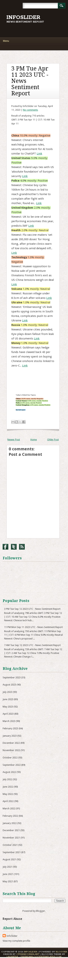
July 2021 (7, 866)
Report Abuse (12, 919)
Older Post (53, 439)
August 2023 (9, 684)
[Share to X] (20, 422)
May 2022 (8, 794)
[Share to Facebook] (24, 422)
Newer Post (13, 439)
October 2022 (10, 757)
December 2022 (11, 742)
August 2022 (9, 772)
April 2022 (8, 801)
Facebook (5, 547)
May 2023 (8, 706)
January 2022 (10, 823)
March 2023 (9, 721)
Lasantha (12, 956)
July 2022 (7, 779)
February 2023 (10, 728)
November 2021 (11, 837)
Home (33, 439)
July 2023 (7, 692)
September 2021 (12, 852)
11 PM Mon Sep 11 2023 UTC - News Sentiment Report (33, 627)
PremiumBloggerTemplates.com (41, 956)
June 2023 (8, 699)
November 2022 (11, 750)
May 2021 (8, 881)
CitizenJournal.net (27, 954)
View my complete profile (16, 940)
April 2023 (8, 713)
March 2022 (9, 808)
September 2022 (12, 764)
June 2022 (8, 786)
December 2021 (11, 830)
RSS (22, 547)
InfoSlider (23, 17)
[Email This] (13, 422)
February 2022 (10, 815)
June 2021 (8, 874)
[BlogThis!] (17, 422)
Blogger (40, 911)
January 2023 (10, 735)
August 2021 (9, 859)
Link (39, 153)
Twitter (14, 547)
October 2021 (10, 845)
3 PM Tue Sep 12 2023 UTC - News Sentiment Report (32, 608)
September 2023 (12, 677)
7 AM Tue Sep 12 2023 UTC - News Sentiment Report (32, 645)
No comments (30, 109)
